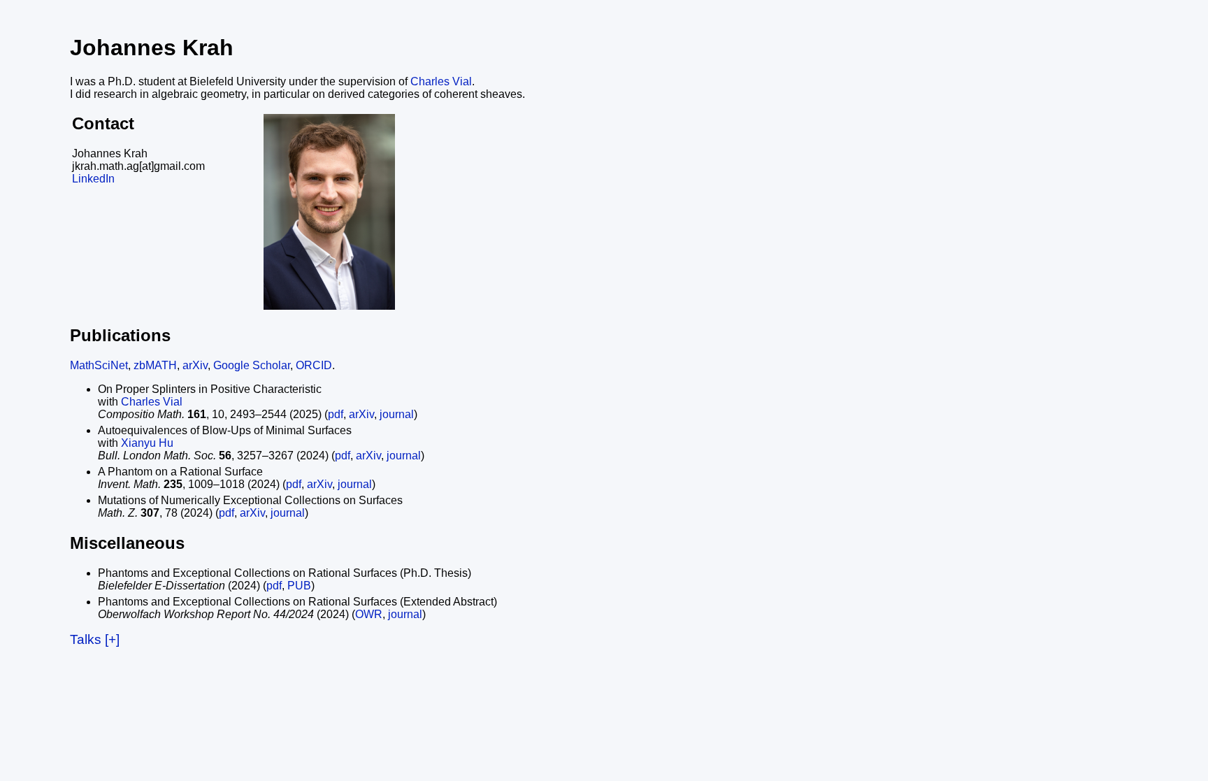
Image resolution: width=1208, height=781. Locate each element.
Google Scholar (251, 365)
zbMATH (155, 365)
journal (397, 414)
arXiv (195, 365)
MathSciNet (99, 365)
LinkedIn (93, 179)
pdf (335, 414)
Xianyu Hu (147, 443)
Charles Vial (441, 81)
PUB (299, 586)
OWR (368, 614)
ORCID (314, 365)
